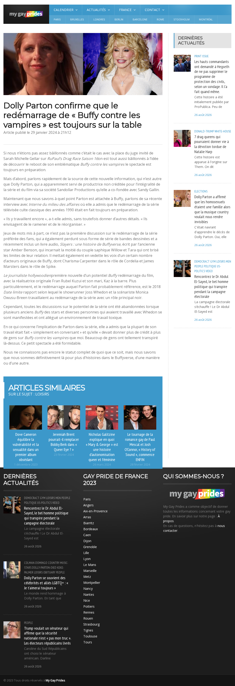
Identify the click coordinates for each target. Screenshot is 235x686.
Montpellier (91, 582)
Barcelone (140, 19)
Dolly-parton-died (44, 567)
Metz (87, 576)
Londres (99, 19)
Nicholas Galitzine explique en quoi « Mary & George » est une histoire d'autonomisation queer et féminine (102, 446)
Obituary (49, 572)
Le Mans (89, 565)
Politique (210, 266)
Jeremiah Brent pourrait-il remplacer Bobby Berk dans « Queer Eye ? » (64, 441)
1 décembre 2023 (26, 464)
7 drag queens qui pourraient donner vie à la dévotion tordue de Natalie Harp (211, 144)
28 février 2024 (140, 464)
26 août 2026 (203, 115)
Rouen (88, 618)
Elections (200, 191)
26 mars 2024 (102, 464)
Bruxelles (77, 19)
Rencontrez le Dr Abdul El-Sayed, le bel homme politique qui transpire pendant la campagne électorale (211, 286)
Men (228, 261)
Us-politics (44, 503)
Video (209, 271)
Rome (160, 19)
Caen (87, 535)
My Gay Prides (55, 680)
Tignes (88, 630)
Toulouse (90, 636)
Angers (88, 505)
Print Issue (201, 56)
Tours (87, 642)
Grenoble (90, 547)
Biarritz (88, 523)
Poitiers (89, 606)
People (198, 266)
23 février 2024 (64, 455)
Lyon (87, 559)
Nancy (88, 588)
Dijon (87, 541)
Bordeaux (90, 529)
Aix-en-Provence (95, 511)
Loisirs (220, 261)
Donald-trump (204, 131)
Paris (57, 19)
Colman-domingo (35, 563)
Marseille (90, 570)
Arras (87, 517)
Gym (213, 261)
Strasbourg (91, 624)
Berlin (119, 19)
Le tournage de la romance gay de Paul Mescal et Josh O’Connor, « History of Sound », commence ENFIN (140, 446)
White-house (223, 131)
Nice (86, 600)
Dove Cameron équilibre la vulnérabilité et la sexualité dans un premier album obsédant (26, 446)
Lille (86, 553)
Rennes (88, 612)
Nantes (88, 594)
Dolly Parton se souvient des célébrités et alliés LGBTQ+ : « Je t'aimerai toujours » (46, 582)
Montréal (206, 19)
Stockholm (181, 19)
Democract (202, 261)
